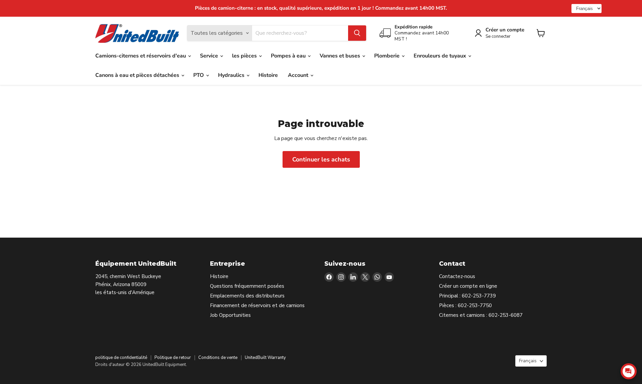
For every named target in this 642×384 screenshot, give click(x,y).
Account (299, 75)
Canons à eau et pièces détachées (138, 75)
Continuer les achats (321, 159)
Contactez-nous (457, 276)
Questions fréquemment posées (247, 286)
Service (209, 55)
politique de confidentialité (121, 358)
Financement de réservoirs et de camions (257, 305)
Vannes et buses (340, 55)
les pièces (245, 55)
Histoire (268, 75)
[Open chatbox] (629, 371)
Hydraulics (232, 75)
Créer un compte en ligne (468, 286)
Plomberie (387, 55)
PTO (199, 75)
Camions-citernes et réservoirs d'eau (141, 55)
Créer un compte (505, 30)
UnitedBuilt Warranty (265, 358)
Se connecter (498, 36)
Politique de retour (172, 358)
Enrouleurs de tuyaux (440, 55)
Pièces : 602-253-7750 (465, 305)
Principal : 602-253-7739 (467, 295)
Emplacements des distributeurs (247, 295)
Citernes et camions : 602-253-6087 (481, 315)
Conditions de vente (217, 358)
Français (528, 361)
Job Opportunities (230, 315)
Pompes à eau (289, 55)
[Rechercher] (357, 33)
